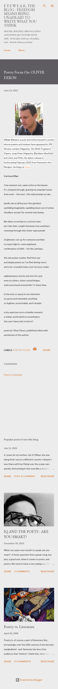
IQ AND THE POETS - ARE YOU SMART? (26, 534)
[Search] (44, 6)
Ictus (27, 167)
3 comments (21, 571)
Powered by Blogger (30, 679)
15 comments (22, 661)
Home (7, 50)
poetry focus (21, 350)
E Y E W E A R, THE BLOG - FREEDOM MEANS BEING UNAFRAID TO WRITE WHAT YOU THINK (20, 15)
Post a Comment (13, 374)
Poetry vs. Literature (19, 626)
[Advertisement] (29, 407)
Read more (47, 476)
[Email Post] (35, 350)
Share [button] (46, 350)
